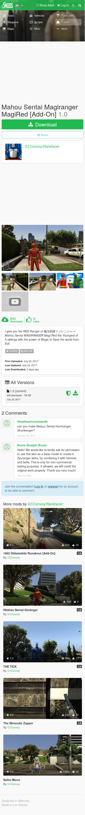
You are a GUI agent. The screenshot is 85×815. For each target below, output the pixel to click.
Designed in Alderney (15, 801)
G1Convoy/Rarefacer (42, 146)
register (53, 486)
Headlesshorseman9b (32, 421)
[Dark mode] (73, 5)
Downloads (16, 321)
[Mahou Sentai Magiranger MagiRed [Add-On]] (42, 248)
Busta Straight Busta (32, 445)
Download (45, 124)
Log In (38, 486)
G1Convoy (13, 557)
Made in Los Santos (15, 805)
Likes (36, 321)
